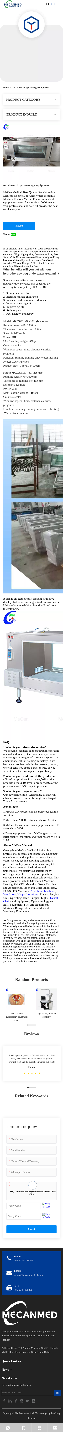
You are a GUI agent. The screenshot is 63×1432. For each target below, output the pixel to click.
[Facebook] (4, 1400)
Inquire (19, 225)
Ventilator (9, 894)
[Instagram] (33, 1400)
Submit (31, 1229)
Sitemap (31, 1418)
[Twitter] (28, 1400)
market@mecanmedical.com (28, 1275)
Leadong (55, 1413)
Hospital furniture (27, 894)
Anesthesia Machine (42, 891)
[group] (16, 1005)
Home (6, 87)
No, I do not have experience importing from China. (33, 1193)
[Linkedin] (10, 1400)
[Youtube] (22, 1400)
